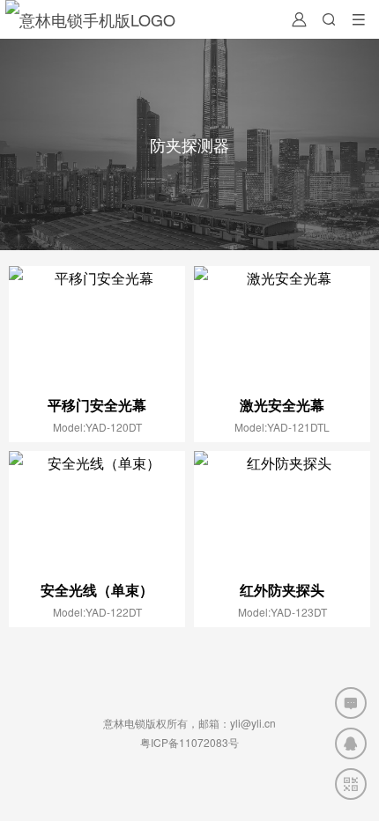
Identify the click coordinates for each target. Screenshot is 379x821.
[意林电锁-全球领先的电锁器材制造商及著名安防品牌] (90, 19)
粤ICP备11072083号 (189, 742)
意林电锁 (124, 722)
